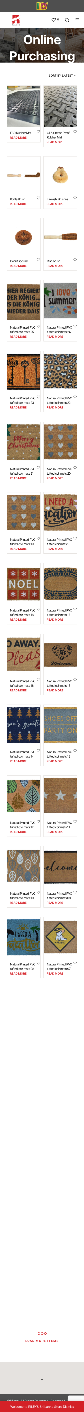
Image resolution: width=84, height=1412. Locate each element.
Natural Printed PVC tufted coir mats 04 (22, 1108)
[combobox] (56, 75)
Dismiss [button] (68, 1406)
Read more (18, 138)
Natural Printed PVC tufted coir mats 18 (59, 542)
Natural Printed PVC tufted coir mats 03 (59, 1108)
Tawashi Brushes (57, 199)
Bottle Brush (17, 199)
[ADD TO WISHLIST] (38, 132)
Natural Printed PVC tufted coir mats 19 (22, 542)
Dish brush (53, 261)
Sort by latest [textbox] (61, 75)
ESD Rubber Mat (20, 133)
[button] (55, 19)
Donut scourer (19, 261)
